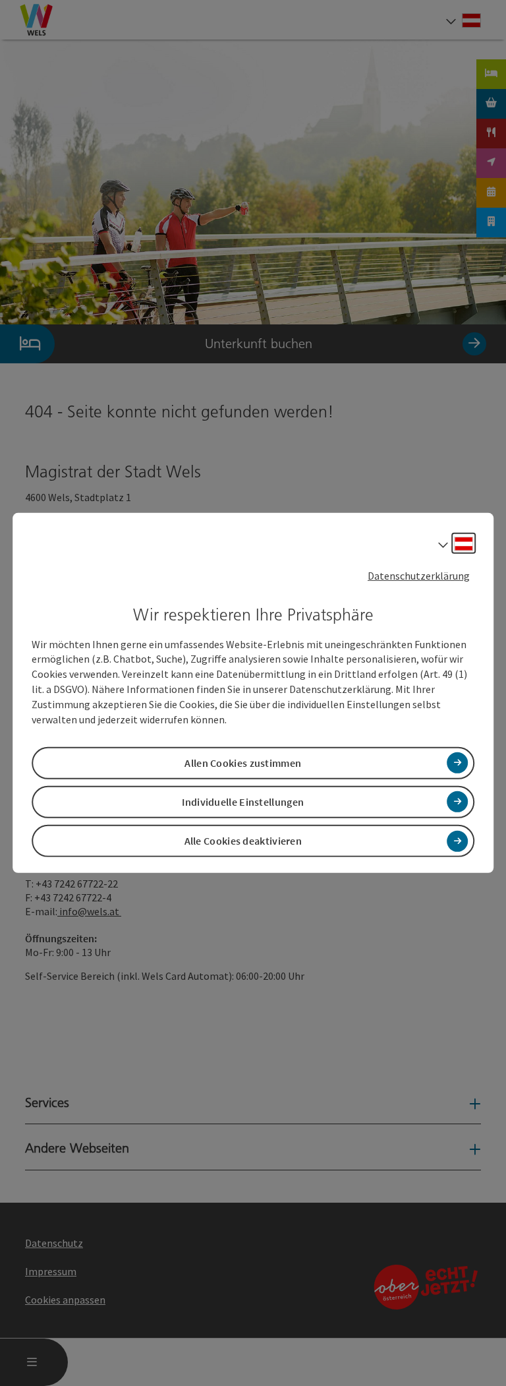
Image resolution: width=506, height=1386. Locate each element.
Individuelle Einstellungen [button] (243, 801)
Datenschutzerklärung (419, 575)
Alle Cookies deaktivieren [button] (243, 840)
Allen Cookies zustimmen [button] (242, 762)
